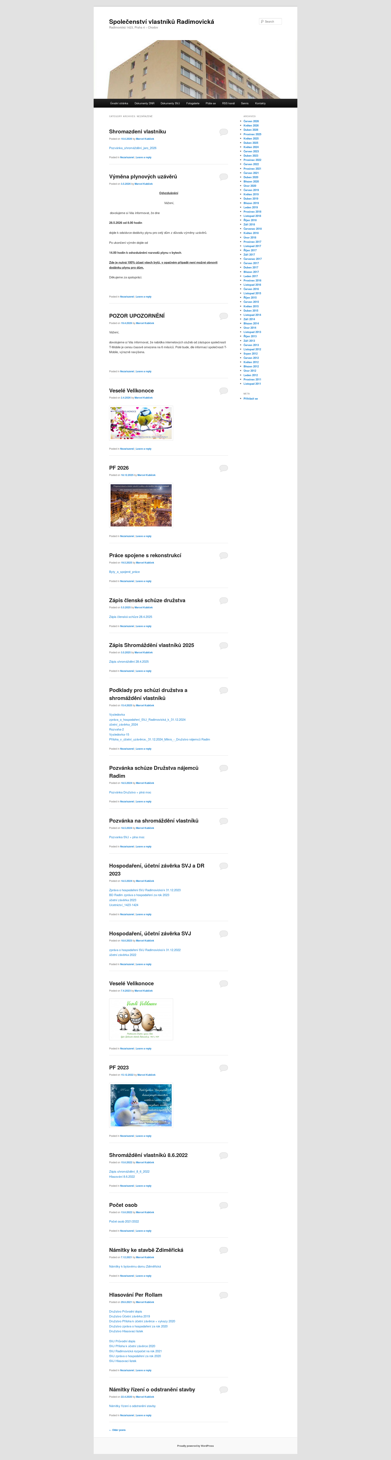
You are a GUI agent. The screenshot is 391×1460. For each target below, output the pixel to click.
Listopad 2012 (252, 349)
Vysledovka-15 (119, 734)
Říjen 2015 (250, 297)
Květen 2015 (251, 306)
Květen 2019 (251, 194)
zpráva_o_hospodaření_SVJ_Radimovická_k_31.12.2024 (147, 719)
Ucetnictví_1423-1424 (123, 905)
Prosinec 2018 (252, 211)
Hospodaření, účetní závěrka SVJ (150, 933)
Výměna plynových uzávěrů (143, 176)
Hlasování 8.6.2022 (122, 1176)
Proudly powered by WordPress (195, 1446)
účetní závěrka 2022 (122, 954)
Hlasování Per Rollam (135, 1294)
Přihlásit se (251, 398)
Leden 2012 (251, 375)
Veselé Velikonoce (131, 390)
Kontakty (260, 103)
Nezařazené (127, 157)
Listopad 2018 (252, 216)
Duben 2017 (251, 267)
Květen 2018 (251, 233)
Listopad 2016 (252, 285)
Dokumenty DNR (144, 103)
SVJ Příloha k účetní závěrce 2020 (132, 1346)
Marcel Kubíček (145, 139)
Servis (245, 103)
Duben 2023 (251, 155)
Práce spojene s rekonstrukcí (145, 555)
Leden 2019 (251, 207)
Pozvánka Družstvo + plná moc (130, 792)
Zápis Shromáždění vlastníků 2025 (151, 645)
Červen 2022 (251, 164)
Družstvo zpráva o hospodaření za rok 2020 (138, 1326)
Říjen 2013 (250, 336)
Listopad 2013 (252, 332)
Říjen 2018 (250, 220)
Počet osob (123, 1204)
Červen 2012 (251, 358)
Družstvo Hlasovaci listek (126, 1331)
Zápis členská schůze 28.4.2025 (130, 616)
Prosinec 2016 (252, 280)
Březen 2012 (251, 366)
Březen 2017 (251, 272)
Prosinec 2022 (252, 160)
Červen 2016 (251, 289)
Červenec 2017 (253, 259)
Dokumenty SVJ (170, 103)
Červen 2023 (251, 151)
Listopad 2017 (252, 246)
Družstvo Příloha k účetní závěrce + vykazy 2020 (142, 1321)
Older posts (117, 1430)
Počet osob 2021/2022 (124, 1221)
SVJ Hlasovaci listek (122, 1361)
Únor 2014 (250, 328)
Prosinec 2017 (252, 242)
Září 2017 (249, 254)
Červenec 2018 (253, 229)
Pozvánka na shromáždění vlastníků (154, 820)
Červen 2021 (251, 173)
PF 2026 (119, 467)
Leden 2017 (251, 276)
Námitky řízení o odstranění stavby (152, 1389)
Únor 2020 (250, 186)
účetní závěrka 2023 (122, 900)
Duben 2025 (251, 143)
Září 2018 (249, 224)
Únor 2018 (250, 237)
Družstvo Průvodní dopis (125, 1311)
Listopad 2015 (252, 293)
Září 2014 (249, 319)
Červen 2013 (251, 345)
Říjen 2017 (250, 250)
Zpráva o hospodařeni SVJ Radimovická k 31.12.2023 (145, 890)
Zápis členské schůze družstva (147, 600)
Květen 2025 (251, 138)
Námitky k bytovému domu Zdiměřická (135, 1266)
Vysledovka (117, 714)
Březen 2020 (251, 181)
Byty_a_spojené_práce (124, 571)
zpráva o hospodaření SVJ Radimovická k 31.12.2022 (145, 950)
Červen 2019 (251, 190)
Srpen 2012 (251, 353)
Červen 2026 (251, 121)
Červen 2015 (251, 302)
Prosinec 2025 (252, 134)
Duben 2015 (251, 310)
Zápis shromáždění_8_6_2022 (129, 1171)
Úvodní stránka (119, 103)
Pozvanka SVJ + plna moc (127, 837)
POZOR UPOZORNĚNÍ (137, 315)
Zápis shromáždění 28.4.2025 (129, 661)
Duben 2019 (251, 198)
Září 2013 (249, 341)
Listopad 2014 (252, 315)
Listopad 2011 (252, 384)
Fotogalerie (192, 103)
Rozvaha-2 (116, 729)
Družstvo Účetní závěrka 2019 (129, 1316)
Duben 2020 (251, 177)
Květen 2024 (251, 147)
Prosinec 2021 (252, 168)
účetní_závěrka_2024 (123, 724)
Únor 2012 (250, 370)
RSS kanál (228, 103)
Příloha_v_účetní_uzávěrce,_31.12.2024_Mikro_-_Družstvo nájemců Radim (159, 739)
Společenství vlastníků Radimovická (161, 21)
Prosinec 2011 (252, 379)
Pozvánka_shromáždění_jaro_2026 (132, 148)
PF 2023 (119, 1067)
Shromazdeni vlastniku (137, 131)
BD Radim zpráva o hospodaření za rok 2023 (139, 895)
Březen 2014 (251, 323)
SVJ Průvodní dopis (122, 1341)
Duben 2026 (251, 130)
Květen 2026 (251, 125)
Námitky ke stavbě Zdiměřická (146, 1249)
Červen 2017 (251, 263)
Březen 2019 (251, 203)
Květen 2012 (251, 362)
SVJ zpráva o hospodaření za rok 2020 (135, 1356)
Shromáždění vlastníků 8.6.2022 (148, 1155)
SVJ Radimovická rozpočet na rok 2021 (135, 1351)
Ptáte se (211, 103)
